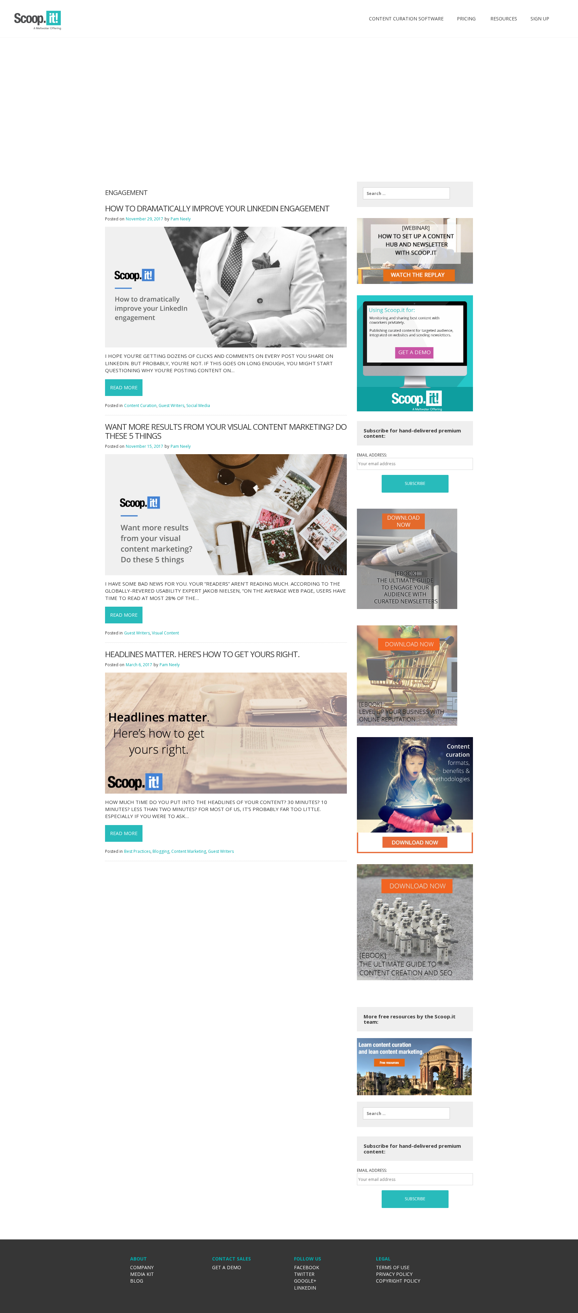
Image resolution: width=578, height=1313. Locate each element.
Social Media (198, 405)
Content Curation (140, 405)
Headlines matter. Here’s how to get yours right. (202, 654)
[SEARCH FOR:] (406, 193)
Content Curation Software (406, 18)
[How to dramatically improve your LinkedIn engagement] (226, 287)
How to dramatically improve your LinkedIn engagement (217, 208)
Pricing (466, 18)
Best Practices (137, 851)
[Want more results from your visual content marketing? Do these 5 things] (226, 514)
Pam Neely (181, 219)
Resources (503, 18)
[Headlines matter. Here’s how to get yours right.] (226, 732)
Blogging (161, 851)
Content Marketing (188, 851)
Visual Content (165, 633)
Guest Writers (171, 405)
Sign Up (540, 18)
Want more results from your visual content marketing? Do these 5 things (226, 431)
